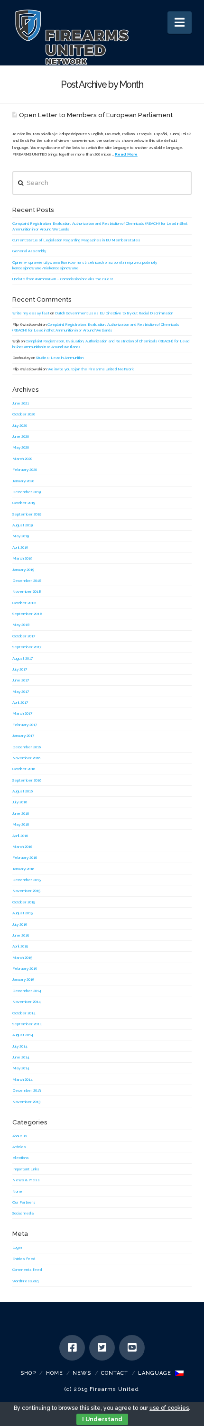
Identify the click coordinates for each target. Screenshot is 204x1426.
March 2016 (22, 846)
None (17, 1191)
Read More (126, 154)
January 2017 (23, 735)
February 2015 (24, 968)
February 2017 (24, 724)
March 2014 (22, 1079)
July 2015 (19, 924)
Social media (23, 1213)
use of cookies (169, 1408)
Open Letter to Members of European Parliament (96, 115)
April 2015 (20, 946)
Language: (156, 1373)
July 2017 (19, 669)
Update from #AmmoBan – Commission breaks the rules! (62, 278)
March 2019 (22, 558)
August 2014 (22, 1034)
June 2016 (20, 813)
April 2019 (20, 547)
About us (19, 1135)
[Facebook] (72, 1348)
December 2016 (26, 747)
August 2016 (22, 791)
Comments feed (27, 1269)
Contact (114, 1373)
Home (54, 1373)
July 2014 (20, 1046)
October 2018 (24, 602)
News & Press (26, 1180)
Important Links (25, 1169)
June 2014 (20, 1057)
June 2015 (20, 935)
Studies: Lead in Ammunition (59, 357)
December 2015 (26, 879)
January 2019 (23, 569)
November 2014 (26, 1001)
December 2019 (26, 491)
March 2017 (22, 713)
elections (20, 1157)
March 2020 (22, 458)
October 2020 (23, 414)
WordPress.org (25, 1281)
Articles (19, 1146)
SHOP (28, 1373)
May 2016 (20, 824)
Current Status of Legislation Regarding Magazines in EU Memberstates (76, 240)
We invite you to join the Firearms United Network (90, 369)
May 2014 (20, 1068)
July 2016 (19, 802)
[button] (179, 22)
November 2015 (26, 890)
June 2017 (20, 680)
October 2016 (23, 768)
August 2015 (22, 913)
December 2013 (26, 1090)
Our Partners (24, 1202)
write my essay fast (30, 313)
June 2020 (20, 436)
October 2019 (23, 502)
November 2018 (26, 591)
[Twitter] (102, 1348)
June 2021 (20, 403)
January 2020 (23, 480)
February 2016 (24, 857)
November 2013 (26, 1101)
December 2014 (26, 990)
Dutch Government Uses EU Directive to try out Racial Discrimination (114, 313)
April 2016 (20, 835)
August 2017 (22, 658)
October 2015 (23, 902)
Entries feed (23, 1258)
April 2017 (20, 702)
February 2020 (24, 469)
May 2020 (20, 447)
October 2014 (24, 1013)
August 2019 (22, 525)
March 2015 (22, 957)
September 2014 (27, 1023)
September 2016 (26, 780)
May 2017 (20, 691)
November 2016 (26, 757)
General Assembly (29, 250)
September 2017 (26, 646)
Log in (17, 1247)
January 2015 (23, 979)
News (82, 1373)
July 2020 (19, 425)
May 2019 (20, 536)
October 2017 (23, 636)
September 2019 (26, 514)
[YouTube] (132, 1348)
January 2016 (23, 868)
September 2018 (27, 613)
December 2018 (27, 580)
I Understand (102, 1419)
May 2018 (21, 624)
